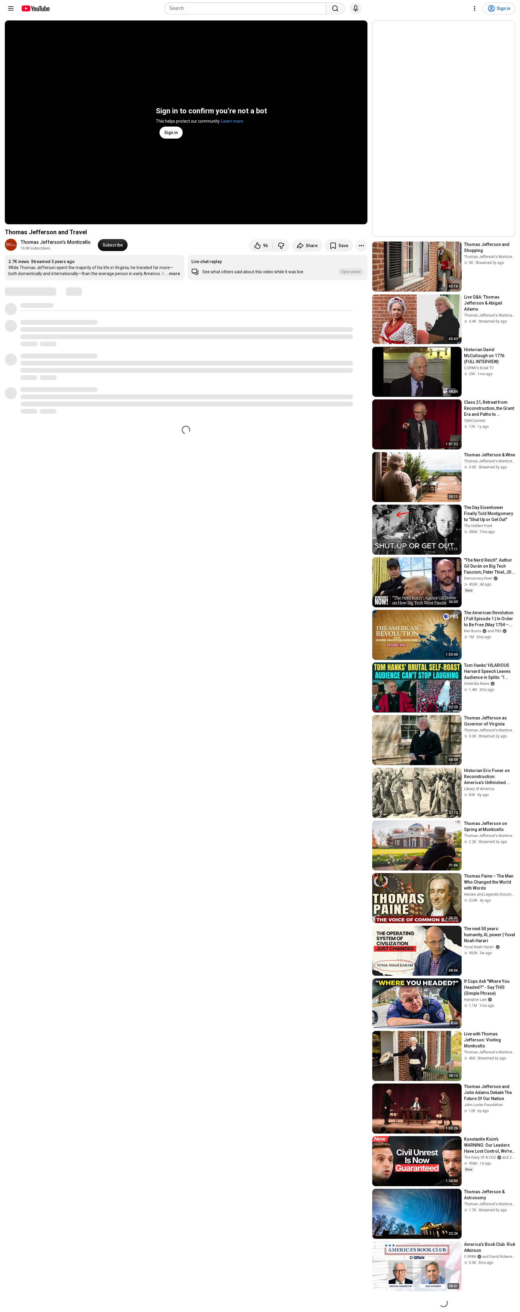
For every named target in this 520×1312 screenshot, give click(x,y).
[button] (277, 267)
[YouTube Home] (35, 8)
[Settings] (474, 8)
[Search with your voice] (356, 8)
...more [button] (173, 273)
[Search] (335, 8)
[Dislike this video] (281, 246)
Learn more (232, 121)
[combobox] (246, 8)
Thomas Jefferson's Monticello (55, 242)
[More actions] (361, 246)
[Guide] (10, 8)
